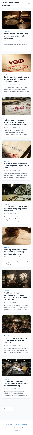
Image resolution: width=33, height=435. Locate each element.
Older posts (7, 409)
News (5, 75)
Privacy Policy (9, 428)
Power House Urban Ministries (18, 424)
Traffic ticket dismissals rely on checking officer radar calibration (16, 36)
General (6, 31)
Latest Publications (16, 431)
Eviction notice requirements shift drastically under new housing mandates (16, 79)
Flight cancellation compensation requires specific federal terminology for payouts (16, 296)
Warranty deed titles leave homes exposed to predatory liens (16, 165)
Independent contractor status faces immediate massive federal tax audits (15, 122)
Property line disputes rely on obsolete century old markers (15, 340)
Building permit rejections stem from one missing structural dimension (15, 251)
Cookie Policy (17, 428)
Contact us (25, 428)
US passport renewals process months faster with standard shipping (16, 383)
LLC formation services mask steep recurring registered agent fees (16, 208)
